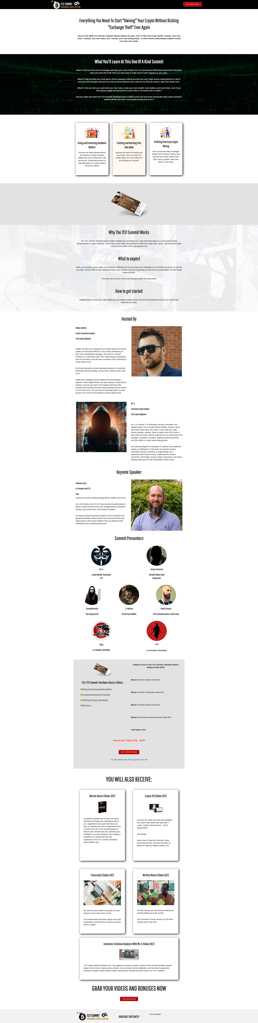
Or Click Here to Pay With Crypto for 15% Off (129, 760)
